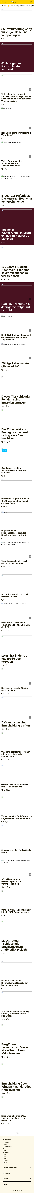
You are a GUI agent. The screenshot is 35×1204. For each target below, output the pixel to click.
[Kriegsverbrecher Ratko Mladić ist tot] (16, 836)
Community (6, 1173)
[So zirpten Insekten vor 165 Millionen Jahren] (16, 583)
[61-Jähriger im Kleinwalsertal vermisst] (16, 51)
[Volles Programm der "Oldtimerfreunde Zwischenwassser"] (16, 150)
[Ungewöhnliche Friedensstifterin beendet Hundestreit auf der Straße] (16, 519)
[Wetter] (9, 6)
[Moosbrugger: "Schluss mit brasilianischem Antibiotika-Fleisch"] (16, 929)
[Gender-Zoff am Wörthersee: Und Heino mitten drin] (16, 773)
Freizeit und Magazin (10, 1167)
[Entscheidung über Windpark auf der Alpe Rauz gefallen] (16, 1072)
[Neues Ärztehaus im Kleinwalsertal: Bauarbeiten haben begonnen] (16, 969)
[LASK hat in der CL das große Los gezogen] (16, 644)
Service (5, 1178)
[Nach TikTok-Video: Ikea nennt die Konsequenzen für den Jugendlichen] (16, 324)
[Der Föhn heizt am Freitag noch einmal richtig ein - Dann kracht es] (16, 417)
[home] (16, 2)
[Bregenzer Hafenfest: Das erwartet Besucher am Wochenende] (16, 184)
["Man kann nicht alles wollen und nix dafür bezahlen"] (16, 550)
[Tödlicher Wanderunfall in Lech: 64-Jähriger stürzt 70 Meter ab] (16, 218)
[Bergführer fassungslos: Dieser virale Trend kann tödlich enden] (16, 1032)
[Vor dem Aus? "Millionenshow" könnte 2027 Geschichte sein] (16, 898)
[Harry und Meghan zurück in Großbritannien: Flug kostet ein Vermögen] (16, 487)
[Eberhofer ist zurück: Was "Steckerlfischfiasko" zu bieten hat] (16, 1104)
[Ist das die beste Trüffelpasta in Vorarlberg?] (16, 118)
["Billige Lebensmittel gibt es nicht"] (16, 351)
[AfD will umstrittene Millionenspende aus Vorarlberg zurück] (16, 868)
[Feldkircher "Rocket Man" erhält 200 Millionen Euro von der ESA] (16, 611)
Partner (5, 1184)
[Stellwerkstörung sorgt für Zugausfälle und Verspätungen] (16, 17)
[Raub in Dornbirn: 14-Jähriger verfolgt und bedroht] (16, 292)
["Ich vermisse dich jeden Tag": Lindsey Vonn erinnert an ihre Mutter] (16, 1000)
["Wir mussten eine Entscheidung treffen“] (16, 708)
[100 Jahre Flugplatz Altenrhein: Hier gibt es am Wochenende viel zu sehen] (16, 255)
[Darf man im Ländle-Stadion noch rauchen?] (16, 676)
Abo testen (5, 2)
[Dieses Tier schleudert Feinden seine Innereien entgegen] (16, 385)
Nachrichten (7, 1139)
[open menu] (31, 2)
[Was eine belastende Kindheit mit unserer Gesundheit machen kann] (16, 740)
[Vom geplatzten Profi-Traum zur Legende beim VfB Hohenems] (16, 805)
